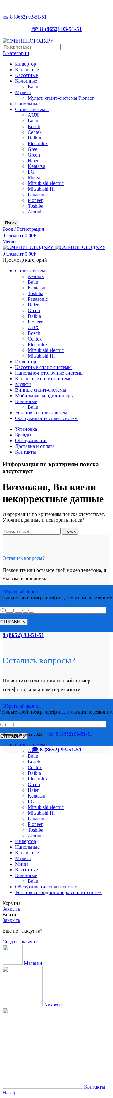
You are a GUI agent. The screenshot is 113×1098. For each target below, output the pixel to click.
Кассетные (26, 75)
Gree (32, 149)
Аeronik (36, 211)
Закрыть (11, 908)
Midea (34, 177)
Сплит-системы (32, 109)
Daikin (34, 137)
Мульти (23, 92)
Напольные (27, 103)
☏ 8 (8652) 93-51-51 (24, 17)
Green (34, 154)
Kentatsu (36, 166)
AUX (33, 115)
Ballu (33, 86)
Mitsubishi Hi (41, 189)
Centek (35, 132)
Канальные (27, 69)
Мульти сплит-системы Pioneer (61, 98)
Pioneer (35, 200)
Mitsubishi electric (46, 183)
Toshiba (35, 206)
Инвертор (25, 64)
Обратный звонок (22, 591)
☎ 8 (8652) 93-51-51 (56, 749)
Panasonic (38, 194)
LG (31, 172)
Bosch (34, 126)
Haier (33, 160)
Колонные (26, 81)
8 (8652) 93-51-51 (23, 635)
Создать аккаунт (20, 941)
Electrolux (38, 143)
